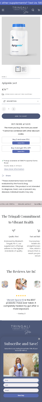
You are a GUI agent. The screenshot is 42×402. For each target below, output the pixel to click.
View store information (14, 169)
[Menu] (3, 10)
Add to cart (21, 116)
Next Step (21, 395)
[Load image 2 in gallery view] (23, 69)
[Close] (39, 338)
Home (4, 77)
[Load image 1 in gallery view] (18, 69)
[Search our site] (33, 10)
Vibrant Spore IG (15, 299)
